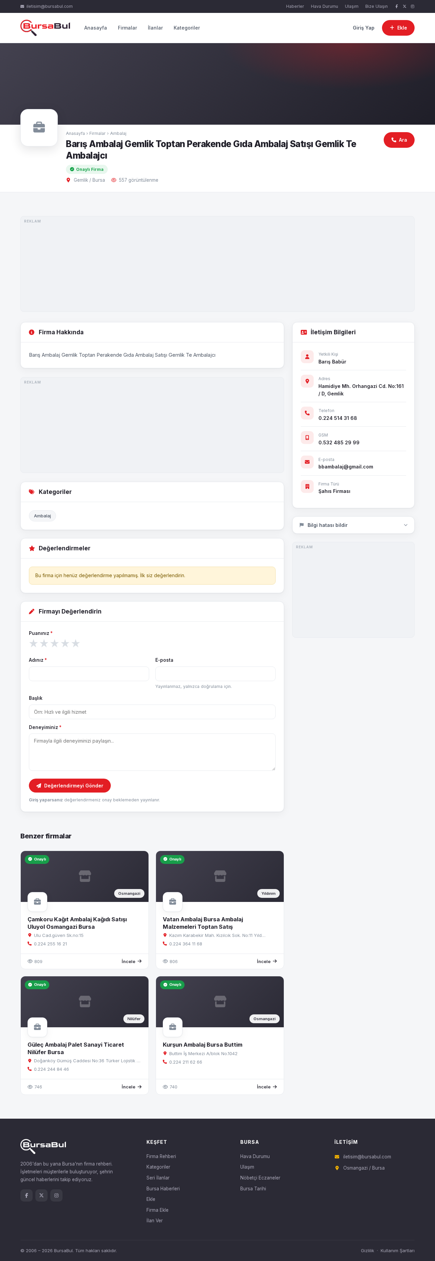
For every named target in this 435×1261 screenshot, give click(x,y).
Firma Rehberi (161, 1156)
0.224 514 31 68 (337, 418)
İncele (128, 961)
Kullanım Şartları (398, 1250)
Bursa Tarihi (253, 1188)
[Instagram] (413, 6)
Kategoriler (187, 28)
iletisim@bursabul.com (50, 6)
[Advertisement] (217, 264)
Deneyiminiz (45, 727)
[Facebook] (397, 6)
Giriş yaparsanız (46, 799)
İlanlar (155, 28)
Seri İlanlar (158, 1177)
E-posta (164, 660)
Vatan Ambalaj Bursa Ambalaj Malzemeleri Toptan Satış (203, 923)
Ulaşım (352, 6)
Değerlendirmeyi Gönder (73, 785)
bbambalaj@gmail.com (345, 466)
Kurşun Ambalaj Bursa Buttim (202, 1044)
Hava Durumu (324, 6)
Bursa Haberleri (163, 1188)
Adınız (38, 660)
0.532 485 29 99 (339, 442)
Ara (403, 140)
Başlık (35, 698)
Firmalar (127, 28)
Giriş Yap (364, 28)
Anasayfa (95, 28)
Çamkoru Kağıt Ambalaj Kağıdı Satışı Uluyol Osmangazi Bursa (77, 923)
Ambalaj (118, 133)
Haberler (295, 6)
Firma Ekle (157, 1210)
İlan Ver (154, 1220)
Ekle (150, 1199)
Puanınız (41, 633)
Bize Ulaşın (376, 6)
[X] (405, 6)
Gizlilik (367, 1250)
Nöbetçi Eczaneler (260, 1177)
